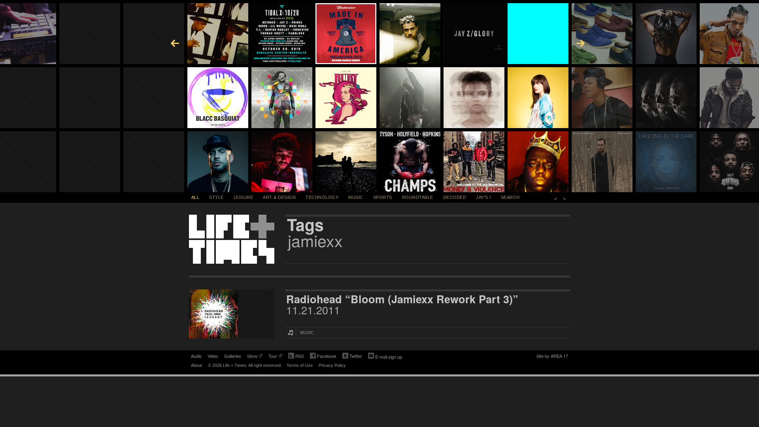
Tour (272, 357)
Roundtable (417, 197)
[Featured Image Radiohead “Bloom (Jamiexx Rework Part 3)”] (231, 313)
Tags (305, 224)
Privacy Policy (332, 365)
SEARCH (510, 197)
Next (564, 197)
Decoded (454, 197)
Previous (555, 197)
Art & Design (279, 197)
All (195, 197)
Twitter (352, 357)
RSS (299, 356)
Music (355, 197)
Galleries (232, 356)
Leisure (243, 197)
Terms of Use (300, 365)
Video (213, 356)
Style (216, 197)
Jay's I (483, 197)
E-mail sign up (388, 356)
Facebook (323, 357)
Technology (322, 197)
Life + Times (231, 239)
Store (252, 357)
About (196, 365)
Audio (196, 356)
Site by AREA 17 (552, 357)
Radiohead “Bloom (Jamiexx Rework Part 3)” (402, 298)
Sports (382, 197)
